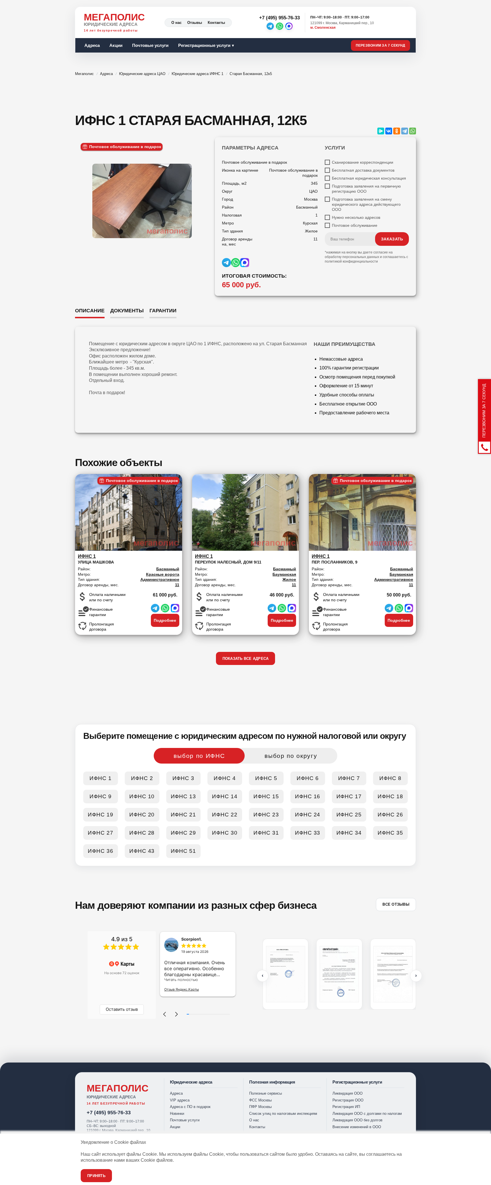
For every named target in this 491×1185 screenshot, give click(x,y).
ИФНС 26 (390, 815)
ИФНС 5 (266, 778)
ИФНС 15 (266, 796)
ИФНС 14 (225, 796)
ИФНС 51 (183, 851)
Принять (96, 1176)
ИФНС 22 (225, 815)
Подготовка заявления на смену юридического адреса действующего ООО (366, 204)
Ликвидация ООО (347, 1093)
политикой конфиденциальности (351, 261)
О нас (176, 22)
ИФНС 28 (142, 833)
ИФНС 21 (183, 815)
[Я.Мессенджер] (380, 131)
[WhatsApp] (279, 26)
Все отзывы (395, 904)
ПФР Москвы (260, 1107)
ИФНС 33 (308, 833)
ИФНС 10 (142, 796)
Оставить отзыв (122, 1009)
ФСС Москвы (260, 1100)
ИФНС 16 (308, 796)
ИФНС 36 (100, 851)
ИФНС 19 (100, 815)
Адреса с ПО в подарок (190, 1107)
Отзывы (194, 22)
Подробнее (165, 620)
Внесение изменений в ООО (356, 1127)
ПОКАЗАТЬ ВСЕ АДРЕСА (245, 658)
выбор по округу (291, 755)
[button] (164, 1014)
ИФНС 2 (142, 778)
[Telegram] (270, 26)
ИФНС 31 (266, 833)
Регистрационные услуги (204, 45)
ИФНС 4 (225, 778)
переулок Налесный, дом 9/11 (228, 559)
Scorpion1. (191, 939)
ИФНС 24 (308, 815)
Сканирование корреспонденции (362, 162)
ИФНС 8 (390, 778)
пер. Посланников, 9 (334, 559)
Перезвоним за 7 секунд (380, 45)
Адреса (92, 45)
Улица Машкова (96, 559)
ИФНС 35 (390, 833)
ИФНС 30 (225, 833)
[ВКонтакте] (388, 131)
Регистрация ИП (346, 1107)
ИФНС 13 (183, 796)
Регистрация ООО (347, 1100)
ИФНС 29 (183, 833)
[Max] (289, 26)
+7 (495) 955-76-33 (109, 1112)
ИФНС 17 (349, 796)
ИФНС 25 (349, 815)
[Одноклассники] (396, 131)
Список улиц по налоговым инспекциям (283, 1113)
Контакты (216, 22)
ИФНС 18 (390, 796)
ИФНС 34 (349, 833)
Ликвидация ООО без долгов (357, 1120)
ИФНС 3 (183, 778)
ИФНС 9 (101, 796)
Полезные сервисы (265, 1093)
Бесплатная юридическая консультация (369, 178)
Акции (115, 45)
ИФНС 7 (349, 778)
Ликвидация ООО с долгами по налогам (367, 1113)
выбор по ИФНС (199, 755)
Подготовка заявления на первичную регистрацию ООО (366, 189)
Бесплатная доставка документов (363, 170)
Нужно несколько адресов (356, 217)
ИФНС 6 (308, 778)
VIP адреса (180, 1100)
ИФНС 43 (142, 851)
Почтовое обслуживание (354, 225)
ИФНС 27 (100, 833)
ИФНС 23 (266, 815)
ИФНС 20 (142, 815)
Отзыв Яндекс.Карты (181, 989)
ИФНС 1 (101, 778)
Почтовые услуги (150, 45)
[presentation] (263, 976)
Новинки (177, 1113)
